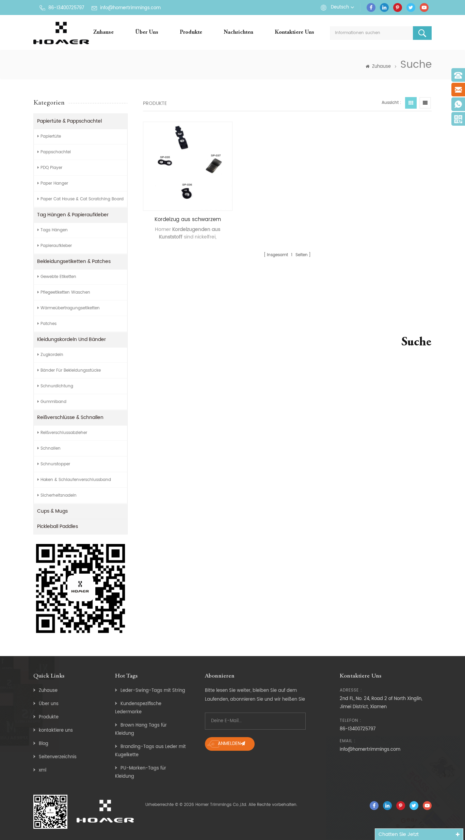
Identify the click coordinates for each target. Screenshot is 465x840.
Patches (49, 324)
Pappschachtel (56, 152)
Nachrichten (238, 32)
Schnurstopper (55, 464)
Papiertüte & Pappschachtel (69, 121)
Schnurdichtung (57, 386)
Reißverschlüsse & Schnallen (70, 417)
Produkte (191, 32)
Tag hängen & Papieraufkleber (73, 215)
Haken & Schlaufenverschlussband (76, 480)
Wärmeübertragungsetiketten (70, 308)
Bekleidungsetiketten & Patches (74, 261)
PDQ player (51, 168)
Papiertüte (51, 136)
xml (42, 770)
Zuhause (103, 32)
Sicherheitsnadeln (59, 495)
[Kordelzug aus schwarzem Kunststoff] (187, 166)
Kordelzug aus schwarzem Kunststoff (188, 220)
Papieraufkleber (56, 246)
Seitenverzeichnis (58, 757)
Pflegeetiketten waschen (65, 292)
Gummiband (53, 402)
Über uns (146, 32)
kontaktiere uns (294, 32)
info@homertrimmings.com (130, 8)
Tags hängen (54, 230)
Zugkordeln (52, 355)
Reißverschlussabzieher (64, 433)
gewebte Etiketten (58, 277)
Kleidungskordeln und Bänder (71, 339)
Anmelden (229, 743)
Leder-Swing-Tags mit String (153, 690)
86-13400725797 (66, 8)
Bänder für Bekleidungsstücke (71, 370)
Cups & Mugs (52, 511)
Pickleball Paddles (57, 526)
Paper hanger (54, 183)
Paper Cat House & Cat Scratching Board (82, 199)
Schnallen (51, 448)
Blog (43, 743)
